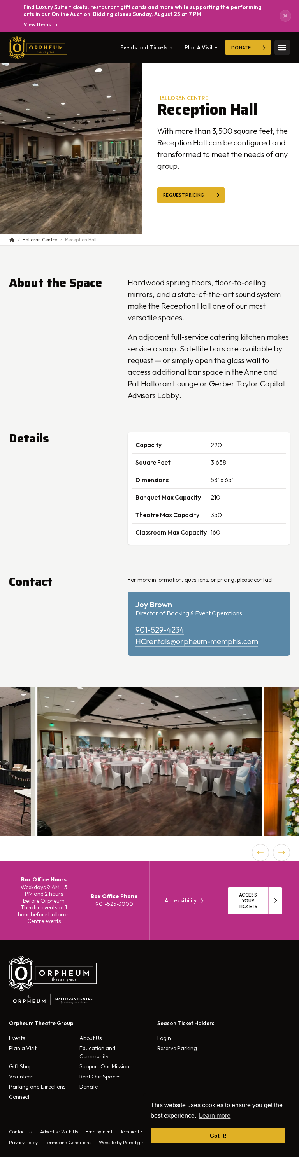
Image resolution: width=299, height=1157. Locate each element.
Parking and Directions (37, 1086)
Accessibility (181, 900)
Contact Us (20, 1131)
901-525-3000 (114, 903)
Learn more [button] (214, 1115)
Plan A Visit (199, 47)
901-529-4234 (159, 629)
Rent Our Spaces (99, 1076)
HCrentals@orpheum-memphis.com (196, 641)
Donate (88, 1086)
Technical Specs (136, 1131)
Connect (19, 1096)
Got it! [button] (218, 1136)
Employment (99, 1131)
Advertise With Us (59, 1131)
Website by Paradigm (121, 1142)
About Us (90, 1038)
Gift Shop (20, 1066)
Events (17, 1038)
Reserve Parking (177, 1048)
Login (164, 1038)
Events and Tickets (144, 47)
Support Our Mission (104, 1066)
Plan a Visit (23, 1048)
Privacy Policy (23, 1142)
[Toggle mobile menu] (282, 47)
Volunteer (21, 1076)
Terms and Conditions (68, 1142)
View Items (40, 24)
